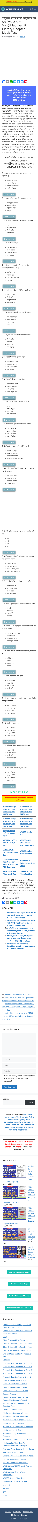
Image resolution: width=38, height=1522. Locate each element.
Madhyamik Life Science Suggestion (18, 1420)
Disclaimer (15, 1515)
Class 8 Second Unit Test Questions (17, 1347)
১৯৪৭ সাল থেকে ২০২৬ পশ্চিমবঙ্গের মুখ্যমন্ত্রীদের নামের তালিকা (31, 1252)
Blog (5, 1337)
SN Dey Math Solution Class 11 (15, 1459)
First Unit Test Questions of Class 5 (17, 1363)
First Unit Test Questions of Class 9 (17, 1374)
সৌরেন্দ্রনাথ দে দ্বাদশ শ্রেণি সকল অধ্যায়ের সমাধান (9, 833)
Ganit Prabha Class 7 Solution (15, 1384)
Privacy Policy (28, 1512)
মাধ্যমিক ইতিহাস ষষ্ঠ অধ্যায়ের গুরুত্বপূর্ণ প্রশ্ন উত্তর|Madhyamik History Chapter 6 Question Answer (21, 930)
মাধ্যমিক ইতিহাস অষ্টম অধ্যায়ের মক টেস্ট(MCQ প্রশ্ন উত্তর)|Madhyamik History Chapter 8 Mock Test (21, 923)
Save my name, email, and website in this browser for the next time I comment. (19, 1078)
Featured (8, 995)
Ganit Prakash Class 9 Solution (15, 1391)
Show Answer (9, 194)
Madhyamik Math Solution (13, 1423)
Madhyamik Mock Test (22, 995)
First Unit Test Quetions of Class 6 (17, 1377)
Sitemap (24, 1515)
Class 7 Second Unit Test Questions (17, 1344)
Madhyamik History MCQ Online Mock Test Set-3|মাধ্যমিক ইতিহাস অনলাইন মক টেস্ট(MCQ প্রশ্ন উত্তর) (21, 938)
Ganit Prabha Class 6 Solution (15, 1380)
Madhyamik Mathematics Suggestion (18, 1427)
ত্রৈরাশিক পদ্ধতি (7, 1485)
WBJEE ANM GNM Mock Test (15, 1482)
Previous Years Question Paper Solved (18, 1449)
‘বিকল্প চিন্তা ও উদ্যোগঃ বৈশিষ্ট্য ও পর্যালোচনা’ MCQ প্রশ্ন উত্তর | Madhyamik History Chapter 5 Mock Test (18, 1007)
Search (6, 1099)
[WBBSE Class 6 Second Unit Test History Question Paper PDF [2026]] (14, 1213)
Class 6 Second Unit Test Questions (17, 1340)
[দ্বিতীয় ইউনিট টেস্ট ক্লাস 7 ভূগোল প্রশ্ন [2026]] (14, 1234)
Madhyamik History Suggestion (15, 1416)
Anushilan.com (14, 9)
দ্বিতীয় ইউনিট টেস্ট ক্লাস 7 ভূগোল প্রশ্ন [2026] (31, 1234)
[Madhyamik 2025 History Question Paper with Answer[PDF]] (14, 1171)
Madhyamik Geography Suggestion (17, 1413)
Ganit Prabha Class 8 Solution (15, 1387)
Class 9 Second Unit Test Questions (17, 1350)
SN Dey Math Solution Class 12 (15, 1463)
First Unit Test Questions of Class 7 (17, 1367)
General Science (9, 1394)
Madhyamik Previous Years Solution (17, 1440)
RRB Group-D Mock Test (13, 1452)
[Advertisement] (19, 60)
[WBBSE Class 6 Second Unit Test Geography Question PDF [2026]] (14, 1192)
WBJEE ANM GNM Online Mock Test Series (27, 842)
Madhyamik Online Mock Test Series (27, 863)
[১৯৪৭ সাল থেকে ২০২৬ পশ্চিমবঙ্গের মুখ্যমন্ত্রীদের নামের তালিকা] (14, 1252)
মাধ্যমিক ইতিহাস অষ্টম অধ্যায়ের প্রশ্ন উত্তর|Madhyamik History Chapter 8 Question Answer (21, 946)
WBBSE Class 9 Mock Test (14, 1478)
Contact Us (17, 1512)
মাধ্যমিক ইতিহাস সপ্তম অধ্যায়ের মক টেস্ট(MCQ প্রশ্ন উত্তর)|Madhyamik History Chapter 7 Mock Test (21, 915)
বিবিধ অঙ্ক (6, 1488)
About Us (8, 1512)
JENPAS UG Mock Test (12, 1410)
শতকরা (5, 1495)
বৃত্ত (4, 1492)
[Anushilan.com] (3, 9)
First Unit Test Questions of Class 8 (17, 1370)
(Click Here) (19, 2)
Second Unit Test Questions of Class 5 (18, 1456)
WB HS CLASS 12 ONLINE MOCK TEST (10, 842)
